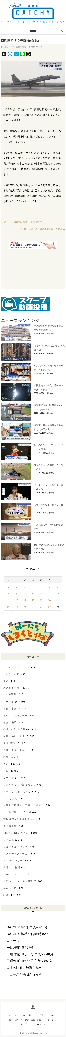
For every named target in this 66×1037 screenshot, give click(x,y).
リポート (8, 777)
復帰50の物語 (11, 867)
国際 (6, 770)
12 (41, 593)
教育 (6, 757)
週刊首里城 (10, 826)
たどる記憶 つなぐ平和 (17, 812)
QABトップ (40, 1024)
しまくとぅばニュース (16, 667)
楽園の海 (8, 839)
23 (16, 607)
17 (25, 600)
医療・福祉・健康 (14, 736)
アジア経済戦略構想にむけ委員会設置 (21, 221)
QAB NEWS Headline (37, 1033)
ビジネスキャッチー (15, 715)
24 (25, 607)
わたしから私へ (12, 674)
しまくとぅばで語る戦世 (18, 784)
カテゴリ (25, 1024)
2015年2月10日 (37, 47)
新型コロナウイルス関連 (18, 881)
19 (41, 600)
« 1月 (3, 612)
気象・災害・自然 (14, 750)
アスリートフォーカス (16, 853)
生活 (6, 681)
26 (41, 607)
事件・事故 (10, 708)
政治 (6, 763)
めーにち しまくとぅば (17, 791)
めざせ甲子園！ (12, 687)
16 (16, 600)
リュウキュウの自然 (15, 846)
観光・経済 (10, 722)
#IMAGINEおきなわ (16, 832)
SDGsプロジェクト (15, 874)
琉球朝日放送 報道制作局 (14, 47)
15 (8, 600)
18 (33, 600)
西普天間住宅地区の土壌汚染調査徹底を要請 (41, 229)
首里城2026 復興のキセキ (19, 819)
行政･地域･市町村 (14, 729)
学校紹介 (11, 693)
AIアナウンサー (13, 860)
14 (57, 593)
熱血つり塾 (10, 888)
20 (49, 600)
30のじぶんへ (11, 798)
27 (49, 607)
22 (8, 607)
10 (25, 593)
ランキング (52, 1020)
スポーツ (8, 701)
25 (33, 607)
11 (33, 593)
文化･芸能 (9, 743)
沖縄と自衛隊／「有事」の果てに (23, 805)
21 (57, 600)
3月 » (9, 612)
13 (49, 593)
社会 (6, 895)
